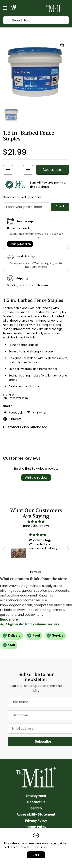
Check (60, 206)
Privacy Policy (36, 820)
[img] (36, 521)
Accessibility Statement (36, 814)
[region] (36, 72)
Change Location (20, 244)
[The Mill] (53, 8)
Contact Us (36, 802)
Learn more (41, 847)
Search (36, 808)
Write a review (36, 477)
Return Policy (36, 827)
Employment (36, 795)
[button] (13, 8)
